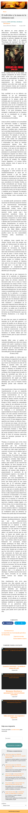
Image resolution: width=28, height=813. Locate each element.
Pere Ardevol (8, 782)
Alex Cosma (8, 774)
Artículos (6, 23)
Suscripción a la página (14, 745)
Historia (13, 22)
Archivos (4, 803)
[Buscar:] (8, 12)
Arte (8, 22)
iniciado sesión (15, 729)
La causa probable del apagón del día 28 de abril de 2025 (14, 774)
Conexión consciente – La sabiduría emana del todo (14, 667)
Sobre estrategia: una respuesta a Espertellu (14, 716)
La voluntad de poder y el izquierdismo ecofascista (14, 792)
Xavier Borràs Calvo (10, 792)
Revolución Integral (15, 811)
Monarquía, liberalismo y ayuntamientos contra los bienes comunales (14, 692)
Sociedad (19, 22)
